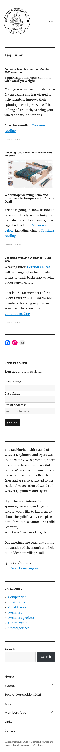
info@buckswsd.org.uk (22, 568)
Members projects (21, 618)
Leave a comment (14, 139)
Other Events (17, 623)
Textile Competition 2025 (23, 694)
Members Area (15, 712)
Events (10, 685)
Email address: (15, 405)
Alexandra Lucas (38, 267)
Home (9, 676)
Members (15, 612)
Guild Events (17, 607)
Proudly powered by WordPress (28, 745)
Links (8, 721)
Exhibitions (16, 602)
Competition (17, 597)
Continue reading (17, 313)
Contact (10, 730)
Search (10, 649)
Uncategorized (19, 628)
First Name (13, 382)
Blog (8, 703)
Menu (51, 21)
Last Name (12, 393)
